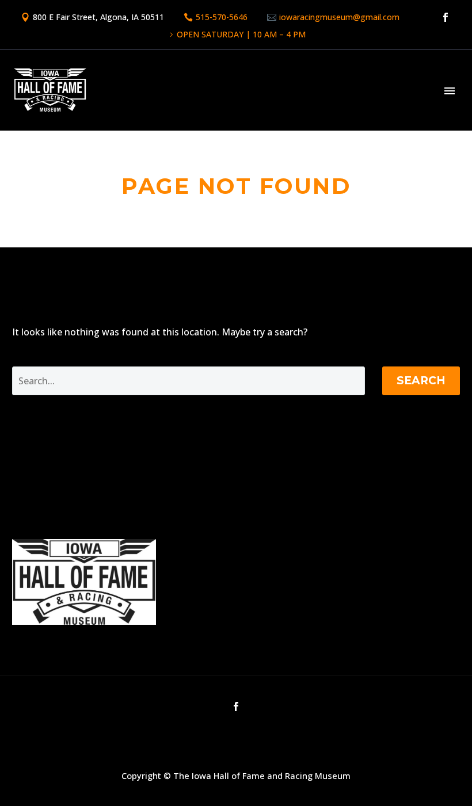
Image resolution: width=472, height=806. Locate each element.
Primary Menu (449, 91)
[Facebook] (445, 17)
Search (421, 380)
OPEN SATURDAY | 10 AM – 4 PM (241, 34)
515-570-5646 (222, 17)
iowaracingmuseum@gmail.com (339, 17)
